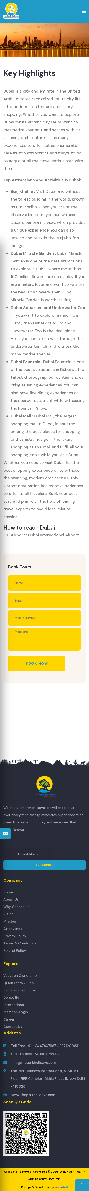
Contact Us (12, 1026)
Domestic (11, 997)
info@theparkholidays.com (33, 1062)
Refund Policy (14, 950)
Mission (9, 921)
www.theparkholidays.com (33, 1095)
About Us (11, 899)
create (61, 1187)
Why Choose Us (16, 907)
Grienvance (12, 928)
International (14, 1005)
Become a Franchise (19, 990)
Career (9, 1019)
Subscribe (44, 865)
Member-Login (15, 1012)
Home (8, 892)
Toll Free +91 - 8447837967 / (35, 1046)
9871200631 (69, 1046)
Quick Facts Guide (18, 983)
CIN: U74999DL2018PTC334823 (37, 1054)
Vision (8, 914)
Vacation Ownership (20, 975)
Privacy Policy (14, 936)
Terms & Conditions (20, 943)
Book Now (37, 663)
